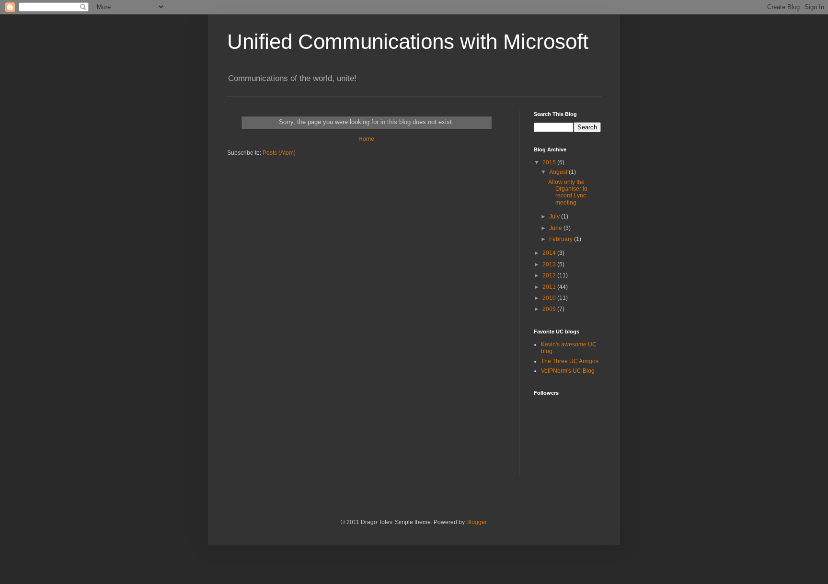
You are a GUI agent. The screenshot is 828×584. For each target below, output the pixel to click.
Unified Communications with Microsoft (407, 41)
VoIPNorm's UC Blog (568, 370)
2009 (549, 309)
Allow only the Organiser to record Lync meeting (567, 192)
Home (366, 139)
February (561, 239)
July (555, 216)
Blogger (476, 522)
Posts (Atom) (279, 152)
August (559, 172)
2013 (549, 264)
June (556, 228)
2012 (549, 275)
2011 (549, 287)
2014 (549, 253)
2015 (549, 162)
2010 (549, 298)
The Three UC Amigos (569, 361)
